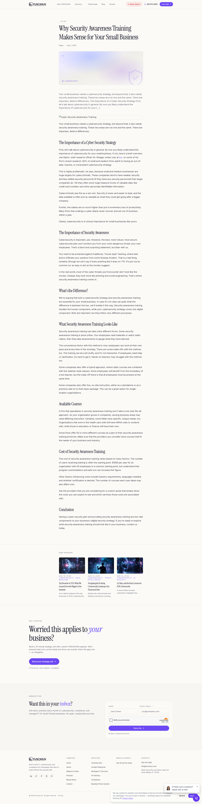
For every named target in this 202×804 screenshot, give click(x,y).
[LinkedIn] (31, 776)
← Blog (62, 21)
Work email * (146, 706)
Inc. (121, 157)
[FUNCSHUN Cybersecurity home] (37, 4)
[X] (36, 776)
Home (68, 763)
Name (111, 706)
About (68, 767)
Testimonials (92, 4)
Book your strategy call (42, 661)
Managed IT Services (99, 771)
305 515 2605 (152, 4)
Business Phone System (100, 784)
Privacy (60, 795)
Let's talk (165, 4)
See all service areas (124, 763)
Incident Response (98, 767)
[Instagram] (46, 776)
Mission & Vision (72, 771)
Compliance (95, 780)
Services (78, 4)
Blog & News (71, 780)
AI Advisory (95, 775)
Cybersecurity (96, 763)
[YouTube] (52, 776)
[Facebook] (41, 776)
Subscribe (137, 728)
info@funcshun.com (148, 766)
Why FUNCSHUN (63, 4)
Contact (112, 4)
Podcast (69, 775)
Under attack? (134, 4)
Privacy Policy (127, 798)
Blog (103, 4)
